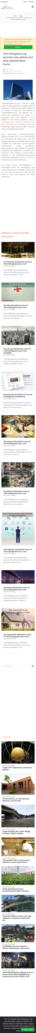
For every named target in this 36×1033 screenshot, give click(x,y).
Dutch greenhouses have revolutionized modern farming (15, 890)
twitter (29, 157)
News (21, 16)
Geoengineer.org (7, 122)
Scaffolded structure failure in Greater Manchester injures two (15, 947)
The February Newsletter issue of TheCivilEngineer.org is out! (17, 263)
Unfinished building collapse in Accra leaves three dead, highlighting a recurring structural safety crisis (17, 974)
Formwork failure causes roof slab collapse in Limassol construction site (16, 918)
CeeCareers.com (10, 124)
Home (15, 16)
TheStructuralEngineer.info (25, 122)
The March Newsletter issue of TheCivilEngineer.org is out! (16, 492)
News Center (19, 136)
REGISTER (31, 2)
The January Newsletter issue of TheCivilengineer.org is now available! (17, 351)
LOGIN (24, 2)
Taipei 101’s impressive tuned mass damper (17, 768)
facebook (23, 157)
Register (18, 47)
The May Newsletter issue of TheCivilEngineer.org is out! (15, 306)
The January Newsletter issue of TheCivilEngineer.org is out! (17, 442)
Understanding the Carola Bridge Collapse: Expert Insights (16, 832)
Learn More (17, 44)
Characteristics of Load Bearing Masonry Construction (15, 800)
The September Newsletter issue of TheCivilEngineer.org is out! (17, 635)
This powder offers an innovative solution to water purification (16, 861)
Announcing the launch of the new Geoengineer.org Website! (17, 395)
